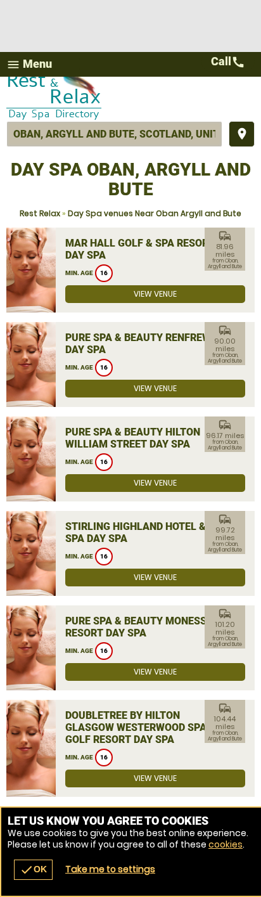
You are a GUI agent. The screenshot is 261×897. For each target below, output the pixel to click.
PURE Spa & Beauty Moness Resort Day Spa (136, 627)
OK (33, 870)
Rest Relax (40, 213)
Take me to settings (110, 869)
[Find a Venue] (114, 134)
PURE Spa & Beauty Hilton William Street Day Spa (132, 438)
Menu (29, 64)
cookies (225, 844)
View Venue (155, 293)
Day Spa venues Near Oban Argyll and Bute (154, 213)
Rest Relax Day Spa (130, 99)
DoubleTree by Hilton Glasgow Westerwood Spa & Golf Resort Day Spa (140, 727)
